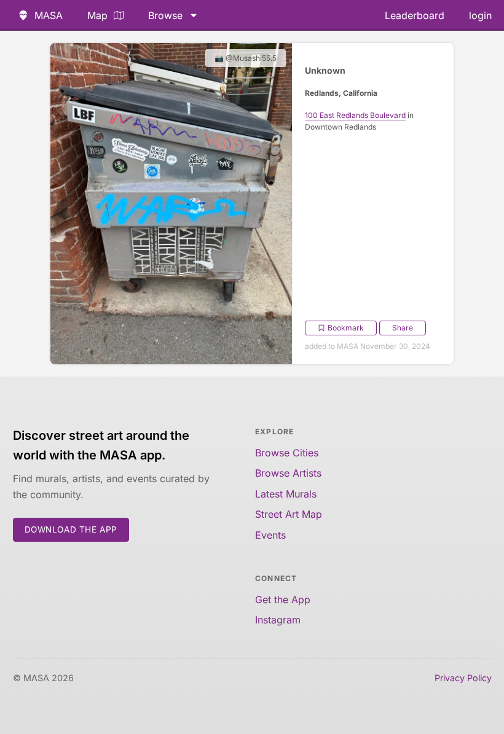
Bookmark (346, 327)
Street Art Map (288, 514)
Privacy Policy (463, 678)
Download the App (71, 529)
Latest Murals (286, 494)
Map (97, 15)
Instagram (278, 620)
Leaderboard (414, 15)
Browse (165, 15)
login (480, 15)
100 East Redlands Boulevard (355, 115)
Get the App (282, 599)
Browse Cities (286, 453)
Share (402, 327)
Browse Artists (288, 473)
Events (270, 535)
